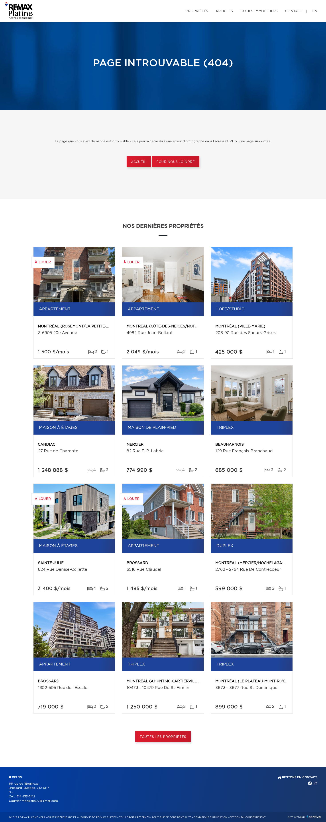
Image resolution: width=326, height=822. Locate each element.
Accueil (138, 162)
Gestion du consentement (247, 817)
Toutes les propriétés (163, 737)
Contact (293, 11)
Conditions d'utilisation (210, 817)
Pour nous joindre (175, 162)
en (314, 11)
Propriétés (197, 11)
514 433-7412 (25, 796)
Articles (224, 11)
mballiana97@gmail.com (40, 801)
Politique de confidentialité (171, 817)
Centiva (313, 816)
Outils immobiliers (259, 11)
